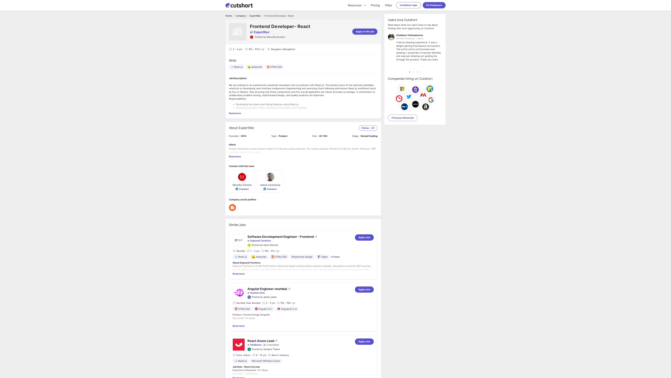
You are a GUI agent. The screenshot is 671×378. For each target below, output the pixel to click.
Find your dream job (403, 117)
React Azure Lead (260, 341)
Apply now (364, 237)
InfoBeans (256, 344)
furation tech (257, 292)
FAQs (388, 5)
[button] (271, 345)
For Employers (434, 5)
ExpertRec (262, 32)
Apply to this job (365, 31)
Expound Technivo (260, 240)
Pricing (375, 5)
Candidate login (408, 5)
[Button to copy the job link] (316, 236)
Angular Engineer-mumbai (267, 289)
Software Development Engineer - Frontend (280, 237)
